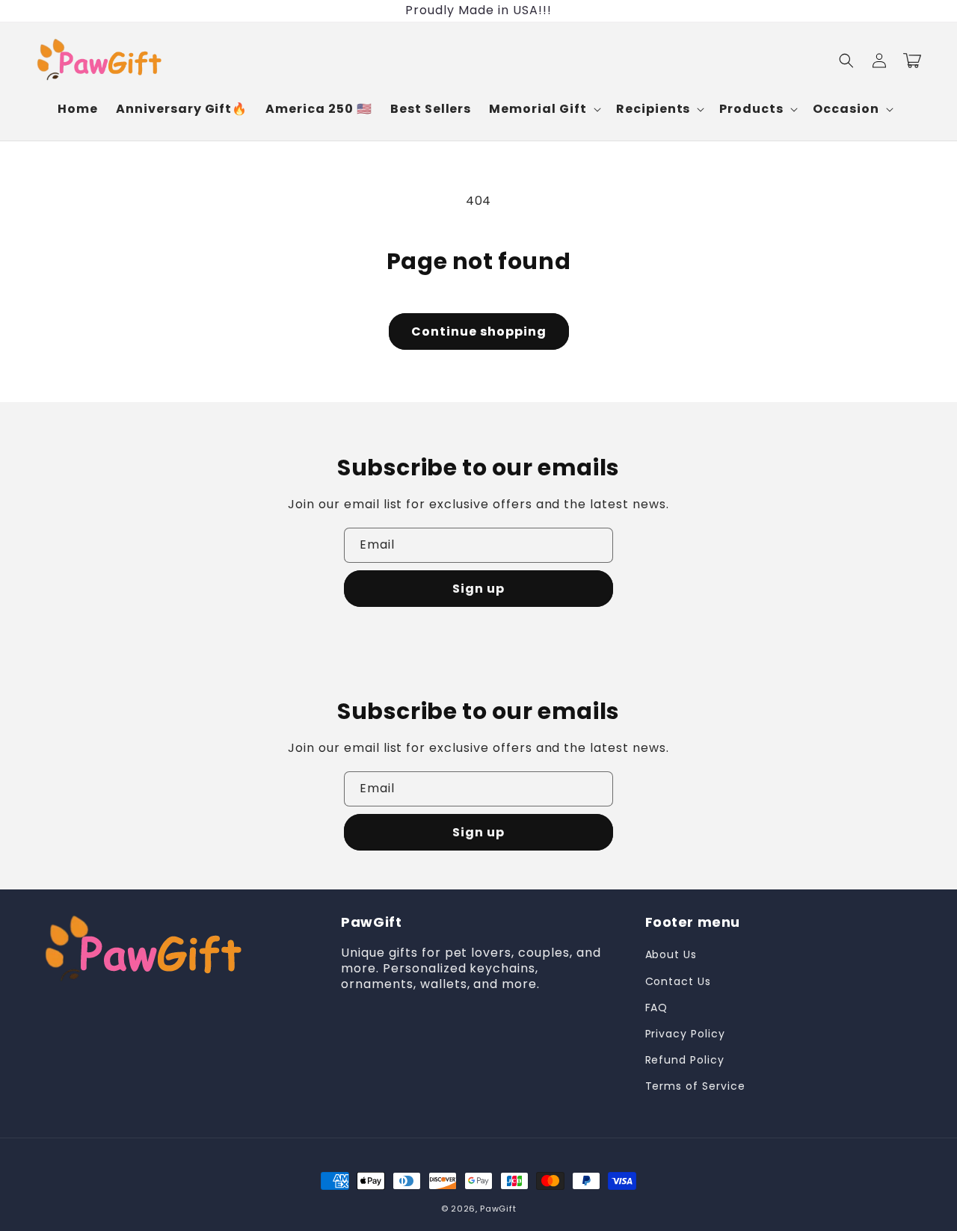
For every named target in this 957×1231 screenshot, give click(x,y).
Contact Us (678, 981)
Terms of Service (695, 1086)
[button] (543, 109)
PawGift (498, 1209)
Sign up (478, 588)
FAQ (656, 1007)
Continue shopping (479, 331)
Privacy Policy (685, 1033)
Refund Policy (684, 1059)
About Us (671, 954)
